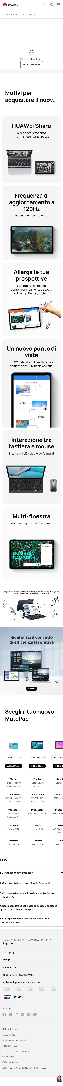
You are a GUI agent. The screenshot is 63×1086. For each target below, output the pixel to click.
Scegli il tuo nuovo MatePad (29, 715)
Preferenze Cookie (10, 1062)
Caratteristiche (11, 14)
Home (5, 940)
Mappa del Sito (8, 1035)
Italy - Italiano (11, 1029)
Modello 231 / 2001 (10, 1046)
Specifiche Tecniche (32, 14)
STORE (6, 960)
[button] (44, 4)
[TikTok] (35, 1014)
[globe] (3, 1029)
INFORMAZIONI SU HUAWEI (17, 974)
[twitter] (10, 1014)
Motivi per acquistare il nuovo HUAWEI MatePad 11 (31, 100)
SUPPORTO (9, 967)
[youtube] (29, 1014)
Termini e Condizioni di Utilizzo (15, 1040)
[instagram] (16, 1014)
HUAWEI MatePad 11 (37, 940)
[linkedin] (22, 1014)
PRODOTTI (8, 953)
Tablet (17, 940)
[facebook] (4, 1014)
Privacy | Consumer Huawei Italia (16, 1051)
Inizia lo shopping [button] (31, 64)
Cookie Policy (8, 1056)
